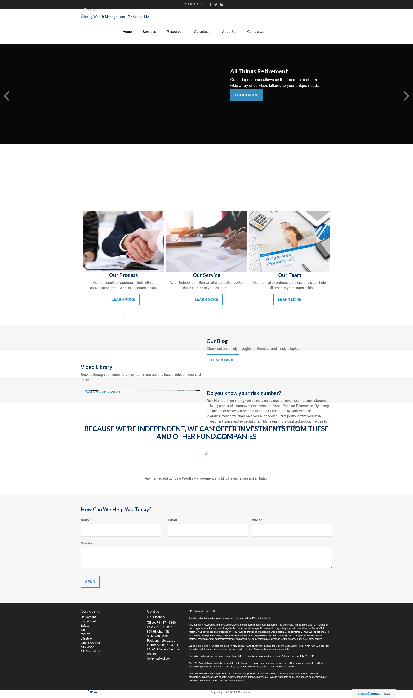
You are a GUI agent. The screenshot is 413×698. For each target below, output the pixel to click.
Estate (85, 625)
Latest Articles (90, 642)
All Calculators (90, 651)
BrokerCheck (264, 618)
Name (85, 520)
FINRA (303, 656)
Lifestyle (86, 638)
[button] (149, 32)
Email (172, 520)
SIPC (312, 656)
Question (88, 543)
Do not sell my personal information (272, 649)
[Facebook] (210, 4)
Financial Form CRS (204, 611)
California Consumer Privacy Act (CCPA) (297, 645)
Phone (257, 520)
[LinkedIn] (221, 4)
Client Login (92, 9)
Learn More (246, 94)
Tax (83, 629)
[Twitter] (215, 4)
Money (85, 634)
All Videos (87, 647)
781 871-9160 (193, 4)
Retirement (88, 617)
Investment (88, 621)
